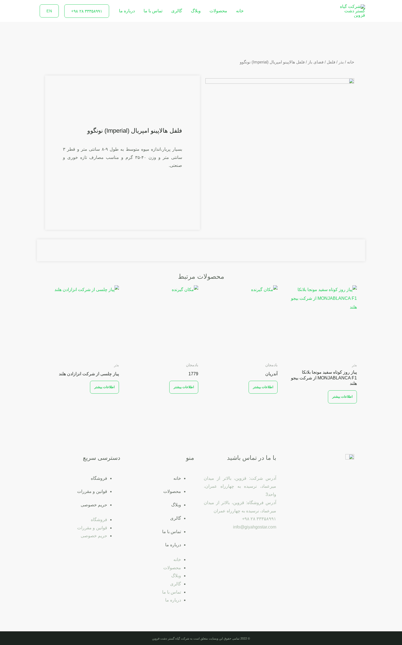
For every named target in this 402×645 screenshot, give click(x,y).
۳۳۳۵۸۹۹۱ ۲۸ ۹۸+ (259, 518)
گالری (176, 10)
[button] (86, 11)
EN (49, 11)
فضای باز (316, 62)
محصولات (218, 10)
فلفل (331, 62)
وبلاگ (196, 10)
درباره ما (127, 10)
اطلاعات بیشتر (342, 397)
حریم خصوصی (94, 504)
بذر (341, 62)
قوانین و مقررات (92, 491)
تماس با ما (153, 10)
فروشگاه (99, 478)
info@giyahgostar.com (254, 527)
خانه (240, 10)
